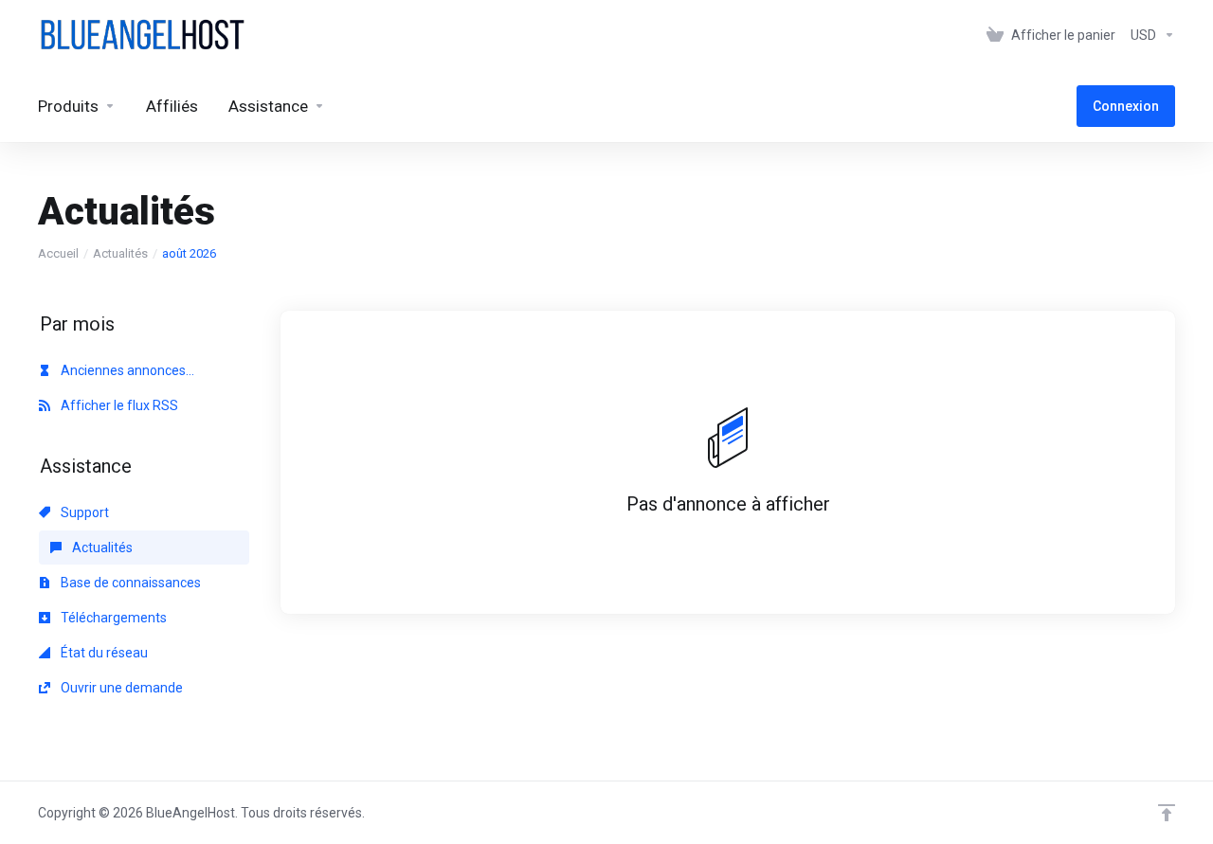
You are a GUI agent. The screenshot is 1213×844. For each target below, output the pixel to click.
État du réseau (103, 652)
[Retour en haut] (1166, 813)
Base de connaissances (129, 582)
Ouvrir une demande (120, 687)
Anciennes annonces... (126, 370)
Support (83, 512)
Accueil (58, 253)
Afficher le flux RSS (118, 405)
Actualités (120, 253)
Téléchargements (112, 617)
